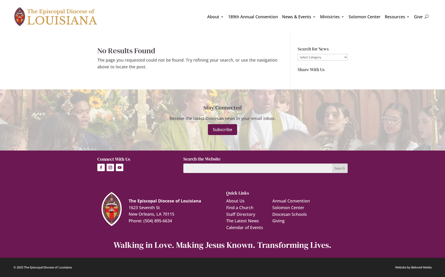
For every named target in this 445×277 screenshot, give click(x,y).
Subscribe (222, 129)
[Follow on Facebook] (101, 167)
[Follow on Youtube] (119, 167)
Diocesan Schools (289, 214)
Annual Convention (291, 201)
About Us (235, 201)
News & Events (296, 16)
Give (418, 16)
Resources (395, 16)
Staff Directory (240, 214)
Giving (278, 220)
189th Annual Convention (253, 16)
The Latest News (242, 220)
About (213, 16)
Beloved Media (421, 267)
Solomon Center (365, 16)
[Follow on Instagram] (110, 167)
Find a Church (239, 207)
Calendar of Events (244, 227)
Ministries (330, 16)
